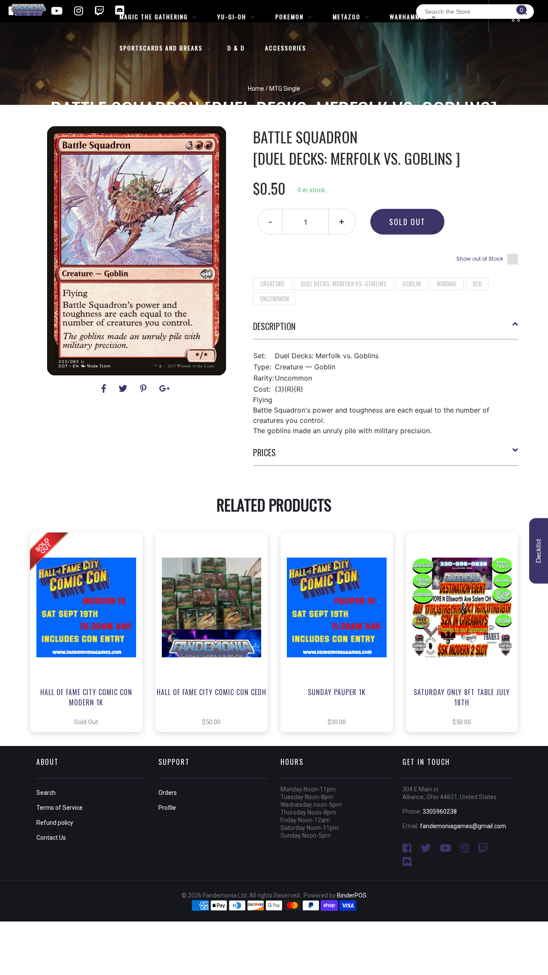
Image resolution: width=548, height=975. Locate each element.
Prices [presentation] (264, 452)
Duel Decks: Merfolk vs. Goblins (344, 283)
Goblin (411, 283)
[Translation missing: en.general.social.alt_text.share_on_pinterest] (144, 388)
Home (256, 88)
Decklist (538, 551)
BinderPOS (351, 895)
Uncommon (274, 298)
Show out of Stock (479, 258)
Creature (272, 283)
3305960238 (440, 811)
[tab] (385, 329)
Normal (447, 283)
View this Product (90, 632)
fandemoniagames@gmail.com (463, 826)
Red (477, 283)
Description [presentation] (274, 326)
